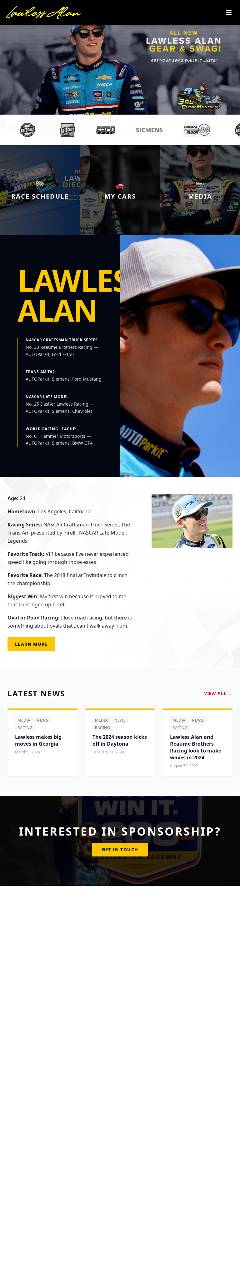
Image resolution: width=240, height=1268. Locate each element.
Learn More (31, 644)
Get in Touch (120, 849)
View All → (218, 693)
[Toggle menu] (228, 12)
